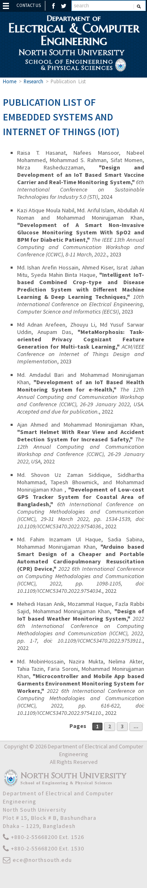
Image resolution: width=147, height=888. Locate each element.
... (136, 726)
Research (33, 81)
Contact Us (28, 5)
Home (9, 81)
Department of (73, 30)
